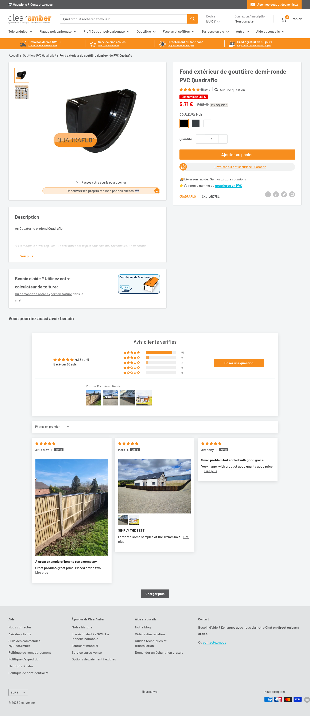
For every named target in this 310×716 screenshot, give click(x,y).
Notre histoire (82, 627)
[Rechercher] (192, 19)
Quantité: (186, 139)
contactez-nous (214, 642)
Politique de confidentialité (28, 673)
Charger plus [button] (155, 594)
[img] (45, 443)
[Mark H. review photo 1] (154, 486)
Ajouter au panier (237, 154)
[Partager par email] (292, 194)
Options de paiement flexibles (94, 659)
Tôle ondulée (18, 31)
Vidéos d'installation (150, 634)
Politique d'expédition (24, 659)
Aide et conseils (268, 31)
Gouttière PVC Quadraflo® (39, 55)
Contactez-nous (41, 4)
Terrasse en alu (213, 31)
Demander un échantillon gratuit (159, 652)
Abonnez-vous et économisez (277, 4)
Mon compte (244, 21)
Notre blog (143, 627)
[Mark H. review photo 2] (123, 520)
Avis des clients (19, 634)
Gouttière (144, 31)
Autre (240, 31)
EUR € (15, 692)
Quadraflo (187, 196)
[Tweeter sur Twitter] (284, 194)
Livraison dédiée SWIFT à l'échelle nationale (90, 636)
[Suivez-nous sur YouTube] (307, 700)
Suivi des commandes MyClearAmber (24, 643)
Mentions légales (21, 666)
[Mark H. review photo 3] (134, 520)
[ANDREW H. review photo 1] (71, 507)
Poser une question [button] (238, 363)
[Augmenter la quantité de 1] (222, 139)
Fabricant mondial (85, 646)
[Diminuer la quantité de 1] (200, 139)
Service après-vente (87, 652)
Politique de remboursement (29, 652)
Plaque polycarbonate (55, 31)
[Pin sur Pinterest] (276, 194)
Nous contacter (19, 627)
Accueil (14, 55)
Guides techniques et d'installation (151, 643)
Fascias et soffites (176, 31)
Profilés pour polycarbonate (104, 31)
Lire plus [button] (41, 572)
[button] (189, 89)
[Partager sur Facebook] (268, 194)
